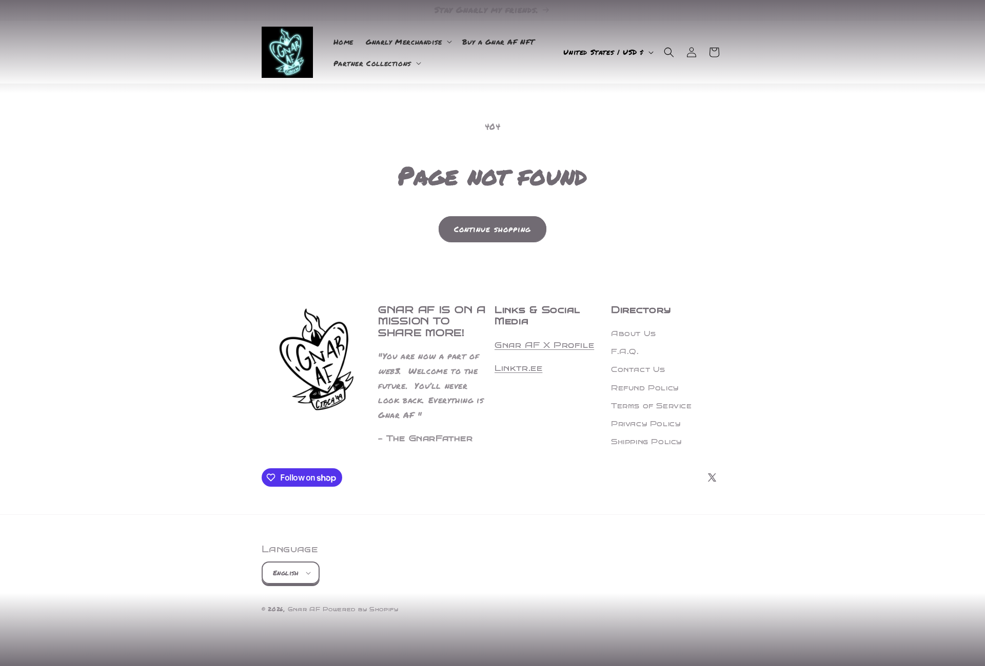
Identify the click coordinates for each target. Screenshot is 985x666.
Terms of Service (651, 406)
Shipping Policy (646, 442)
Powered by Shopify (361, 609)
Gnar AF (304, 609)
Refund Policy (645, 388)
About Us (633, 333)
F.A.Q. (625, 351)
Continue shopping (492, 229)
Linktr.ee (518, 368)
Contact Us (638, 369)
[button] (408, 41)
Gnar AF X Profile (544, 345)
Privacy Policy (645, 424)
